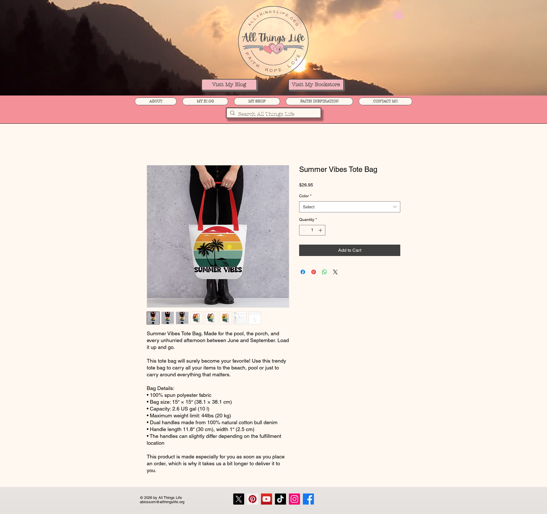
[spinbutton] (312, 230)
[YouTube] (266, 499)
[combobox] (349, 206)
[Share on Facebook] (302, 272)
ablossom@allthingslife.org (162, 502)
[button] (398, 13)
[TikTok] (280, 499)
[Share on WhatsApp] (324, 272)
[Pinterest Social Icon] (252, 499)
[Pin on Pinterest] (313, 272)
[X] (238, 499)
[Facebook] (308, 499)
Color (305, 196)
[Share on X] (335, 272)
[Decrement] (303, 230)
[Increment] (320, 230)
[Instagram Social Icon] (294, 499)
